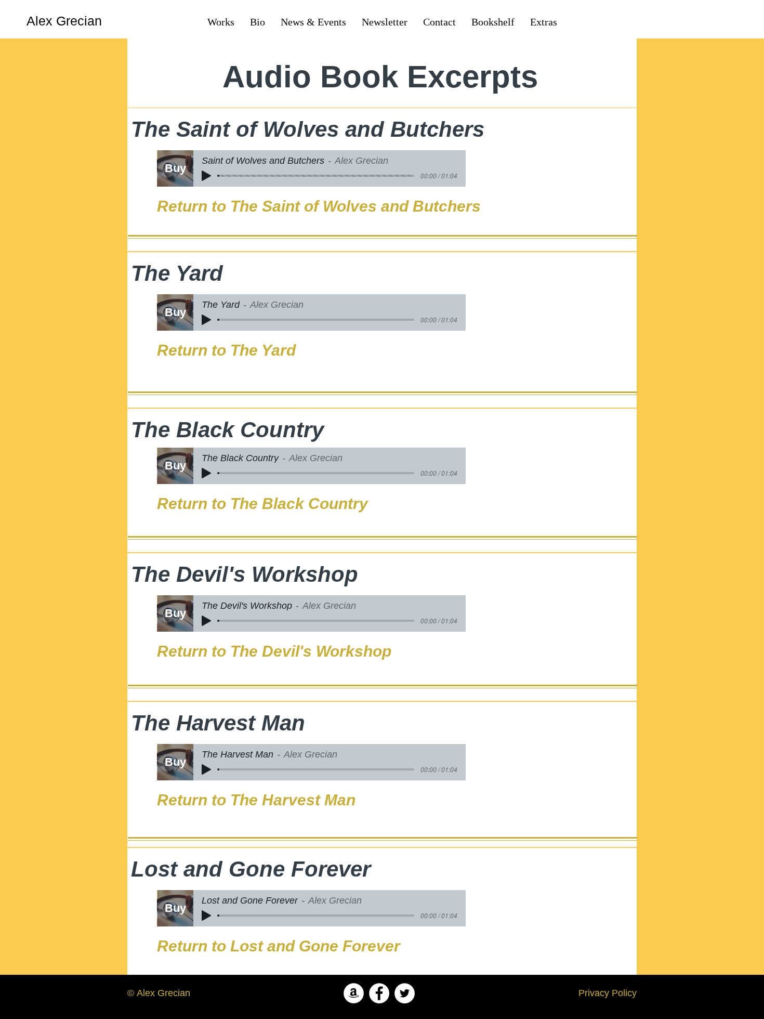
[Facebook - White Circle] (379, 993)
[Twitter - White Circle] (404, 993)
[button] (493, 21)
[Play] (206, 176)
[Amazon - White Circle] (354, 993)
